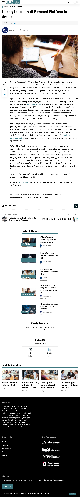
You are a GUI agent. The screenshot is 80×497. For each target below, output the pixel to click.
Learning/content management (13, 7)
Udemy (46, 197)
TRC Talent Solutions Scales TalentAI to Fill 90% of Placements (49, 306)
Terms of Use (44, 493)
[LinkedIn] (49, 352)
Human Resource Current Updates (19, 197)
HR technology (57, 194)
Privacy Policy (31, 493)
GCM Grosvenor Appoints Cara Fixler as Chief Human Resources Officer (69, 385)
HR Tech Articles (39, 194)
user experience (34, 104)
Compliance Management (26, 244)
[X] (31, 352)
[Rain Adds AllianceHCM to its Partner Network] (10, 375)
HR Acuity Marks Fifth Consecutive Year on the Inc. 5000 (49, 255)
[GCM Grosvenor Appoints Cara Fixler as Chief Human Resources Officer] (69, 375)
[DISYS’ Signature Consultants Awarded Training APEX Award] (49, 375)
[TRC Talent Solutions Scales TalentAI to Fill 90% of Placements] (29, 309)
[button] (72, 494)
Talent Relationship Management (26, 260)
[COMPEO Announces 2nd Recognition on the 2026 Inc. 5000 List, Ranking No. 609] (29, 292)
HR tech (32, 194)
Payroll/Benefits (27, 294)
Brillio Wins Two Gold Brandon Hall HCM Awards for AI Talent (49, 271)
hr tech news (48, 194)
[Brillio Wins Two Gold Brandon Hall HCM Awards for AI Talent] (29, 274)
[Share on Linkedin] (14, 23)
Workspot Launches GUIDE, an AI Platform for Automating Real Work (30, 385)
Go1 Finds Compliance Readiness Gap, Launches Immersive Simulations (48, 239)
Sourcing (25, 311)
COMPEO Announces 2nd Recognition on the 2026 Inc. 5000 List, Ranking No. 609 (48, 289)
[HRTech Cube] (13, 2)
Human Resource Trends (37, 197)
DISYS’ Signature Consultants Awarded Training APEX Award (48, 385)
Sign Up (7, 486)
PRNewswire (47, 245)
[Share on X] (11, 23)
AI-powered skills (24, 194)
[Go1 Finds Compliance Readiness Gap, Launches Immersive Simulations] (29, 242)
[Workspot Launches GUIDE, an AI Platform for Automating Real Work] (30, 375)
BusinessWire (13, 30)
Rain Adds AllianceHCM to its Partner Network (10, 383)
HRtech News (24, 182)
